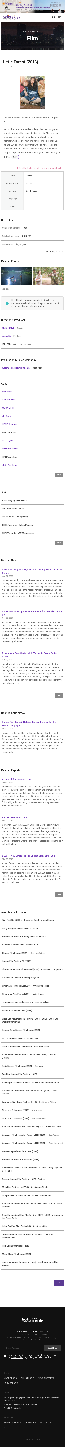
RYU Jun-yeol (8, 400)
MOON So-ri (8, 408)
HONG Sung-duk (10, 424)
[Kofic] (7, 17)
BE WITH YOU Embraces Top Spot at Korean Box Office (29, 856)
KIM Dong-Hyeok (10, 449)
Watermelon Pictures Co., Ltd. (16, 368)
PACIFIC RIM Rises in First (15, 817)
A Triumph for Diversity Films (16, 779)
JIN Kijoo (6, 416)
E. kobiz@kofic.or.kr (12, 1408)
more (15, 157)
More (59, 475)
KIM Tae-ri (7, 391)
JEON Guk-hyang (10, 465)
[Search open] (54, 18)
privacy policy (17, 1357)
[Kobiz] (15, 17)
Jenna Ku (7, 336)
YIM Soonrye (8, 328)
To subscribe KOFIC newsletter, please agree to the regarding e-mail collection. (31, 1356)
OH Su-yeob (8, 441)
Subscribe (52, 1348)
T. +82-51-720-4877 (12, 1404)
